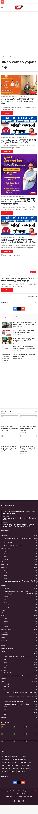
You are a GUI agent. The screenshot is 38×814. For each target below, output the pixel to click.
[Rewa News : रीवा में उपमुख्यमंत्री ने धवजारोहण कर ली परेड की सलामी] (9, 420)
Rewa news (16, 768)
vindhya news (6, 96)
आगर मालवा (5, 634)
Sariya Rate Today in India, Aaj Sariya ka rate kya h (18, 676)
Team (16, 796)
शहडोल (4, 717)
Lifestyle (4, 567)
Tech (3, 615)
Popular (6, 317)
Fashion (6, 570)
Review (4, 613)
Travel (5, 578)
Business (6, 588)
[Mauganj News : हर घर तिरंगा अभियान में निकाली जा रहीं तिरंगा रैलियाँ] (31, 736)
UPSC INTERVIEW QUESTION (12, 545)
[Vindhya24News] (19, 7)
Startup (6, 626)
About (12, 796)
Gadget (6, 621)
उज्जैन (3, 637)
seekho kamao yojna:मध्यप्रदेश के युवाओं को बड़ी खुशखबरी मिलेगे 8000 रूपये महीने (18, 141)
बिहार (3, 651)
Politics (6, 596)
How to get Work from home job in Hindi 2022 (19, 594)
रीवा (4, 689)
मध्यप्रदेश (4, 654)
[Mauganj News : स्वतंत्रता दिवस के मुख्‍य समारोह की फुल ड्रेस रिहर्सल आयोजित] (9, 440)
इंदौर (5, 659)
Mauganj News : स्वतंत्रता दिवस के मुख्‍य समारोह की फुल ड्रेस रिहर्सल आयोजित (8, 448)
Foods (7, 605)
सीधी (5, 715)
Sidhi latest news (25, 768)
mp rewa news (22, 762)
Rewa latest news (26, 765)
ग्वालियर (5, 662)
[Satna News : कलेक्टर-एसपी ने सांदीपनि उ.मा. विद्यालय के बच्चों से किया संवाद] (31, 743)
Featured (4, 562)
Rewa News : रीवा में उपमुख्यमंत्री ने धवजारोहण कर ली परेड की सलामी (9, 428)
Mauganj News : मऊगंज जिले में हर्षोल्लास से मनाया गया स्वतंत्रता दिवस (28, 428)
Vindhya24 (13, 771)
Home (4, 57)
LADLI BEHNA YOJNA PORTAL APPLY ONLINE (18, 656)
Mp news (14, 762)
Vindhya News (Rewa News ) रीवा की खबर (17, 704)
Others (4, 610)
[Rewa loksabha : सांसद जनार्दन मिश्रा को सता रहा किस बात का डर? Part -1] (7, 333)
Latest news (23, 756)
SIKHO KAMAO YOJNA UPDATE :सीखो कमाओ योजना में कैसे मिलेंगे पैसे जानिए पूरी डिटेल (18, 241)
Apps (5, 618)
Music (5, 556)
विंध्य (3, 681)
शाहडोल (5, 707)
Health (6, 575)
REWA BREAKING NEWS (13, 765)
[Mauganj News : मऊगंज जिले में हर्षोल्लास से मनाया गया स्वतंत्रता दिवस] (28, 420)
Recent (18, 317)
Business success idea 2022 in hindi (16, 591)
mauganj (6, 684)
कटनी (3, 645)
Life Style (5, 564)
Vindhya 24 (5, 196)
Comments (30, 317)
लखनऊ (4, 678)
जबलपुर (5, 665)
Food (5, 573)
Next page (31, 296)
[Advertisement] (19, 32)
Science (6, 599)
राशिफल (4, 670)
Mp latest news (6, 762)
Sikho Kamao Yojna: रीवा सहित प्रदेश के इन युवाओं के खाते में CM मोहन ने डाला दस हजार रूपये (17, 101)
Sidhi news (5, 771)
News (4, 585)
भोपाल (5, 667)
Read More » (7, 113)
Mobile (6, 624)
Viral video (5, 632)
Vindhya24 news (22, 771)
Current (4, 535)
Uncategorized (6, 629)
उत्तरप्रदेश (4, 640)
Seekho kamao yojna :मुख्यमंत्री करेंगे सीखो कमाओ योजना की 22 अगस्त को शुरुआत (18, 279)
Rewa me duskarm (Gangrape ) (14, 701)
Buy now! (29, 796)
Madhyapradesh (6, 759)
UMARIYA (7, 686)
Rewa (3, 765)
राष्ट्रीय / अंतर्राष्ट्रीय (7, 673)
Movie (5, 554)
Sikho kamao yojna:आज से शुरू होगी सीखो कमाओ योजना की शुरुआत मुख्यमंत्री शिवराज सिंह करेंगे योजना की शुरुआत (18, 201)
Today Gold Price (9, 543)
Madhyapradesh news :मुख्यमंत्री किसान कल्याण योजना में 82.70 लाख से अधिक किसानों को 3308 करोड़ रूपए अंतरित (24, 340)
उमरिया (3, 643)
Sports (6, 559)
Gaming (6, 551)
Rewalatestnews (6, 768)
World (5, 602)
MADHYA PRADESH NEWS (19, 759)
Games (7, 607)
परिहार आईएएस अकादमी (7, 648)
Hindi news (14, 756)
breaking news (6, 756)
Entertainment (6, 548)
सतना (5, 709)
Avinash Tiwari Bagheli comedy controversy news (20, 692)
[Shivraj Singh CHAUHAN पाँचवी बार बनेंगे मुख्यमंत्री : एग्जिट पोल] (7, 359)
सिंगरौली (5, 712)
